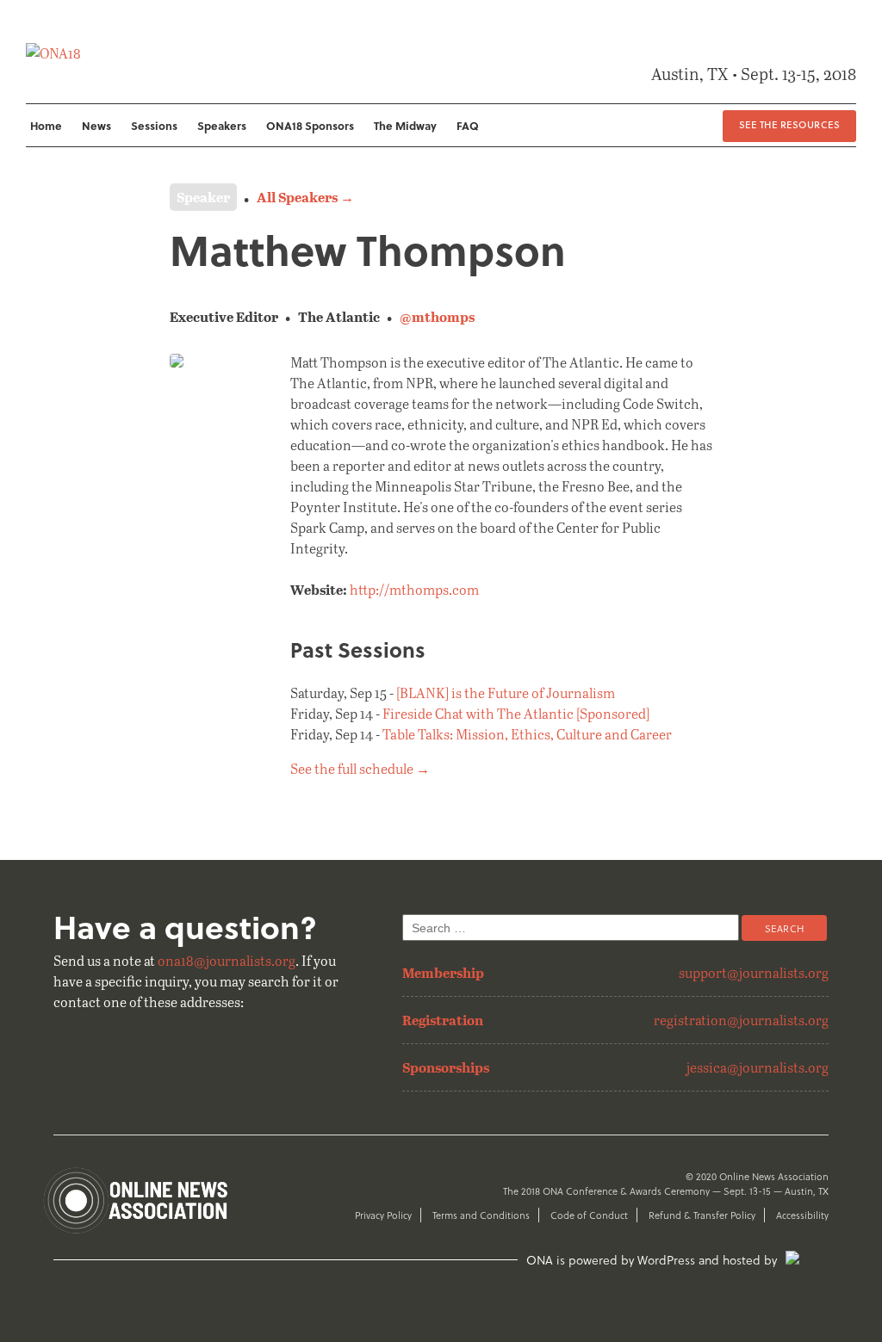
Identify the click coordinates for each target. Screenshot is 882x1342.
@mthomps (437, 316)
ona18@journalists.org (226, 960)
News (96, 125)
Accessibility (802, 1215)
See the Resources (789, 124)
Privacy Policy (383, 1215)
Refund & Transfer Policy (702, 1215)
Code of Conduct (589, 1215)
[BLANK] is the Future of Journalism (505, 692)
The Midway (405, 125)
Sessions (154, 125)
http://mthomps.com (414, 589)
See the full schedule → (360, 768)
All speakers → (305, 197)
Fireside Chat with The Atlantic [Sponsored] (515, 713)
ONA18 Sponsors (310, 125)
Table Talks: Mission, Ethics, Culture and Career (527, 734)
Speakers (221, 125)
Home (46, 125)
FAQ (468, 125)
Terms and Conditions (481, 1215)
